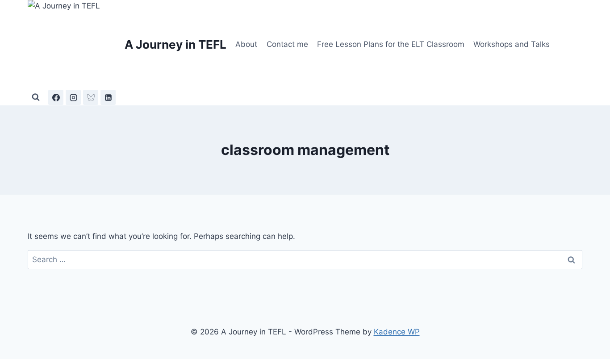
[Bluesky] (90, 97)
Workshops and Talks (511, 44)
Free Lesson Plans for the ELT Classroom (390, 44)
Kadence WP (397, 331)
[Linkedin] (108, 97)
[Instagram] (73, 97)
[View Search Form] (36, 97)
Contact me (287, 44)
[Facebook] (55, 97)
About (246, 44)
